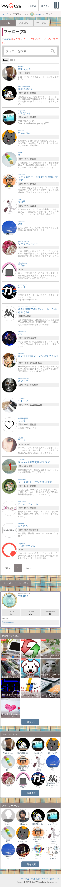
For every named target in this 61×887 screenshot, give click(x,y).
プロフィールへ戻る (17, 583)
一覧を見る (30, 722)
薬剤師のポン (23, 753)
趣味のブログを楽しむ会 (50, 656)
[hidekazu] (23, 816)
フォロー (11, 613)
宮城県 (33, 117)
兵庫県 (33, 93)
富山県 (33, 404)
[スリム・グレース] (9, 508)
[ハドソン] (9, 404)
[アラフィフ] (23, 850)
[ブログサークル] (11, 5)
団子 (8, 770)
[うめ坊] (9, 206)
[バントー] (9, 338)
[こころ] (9, 424)
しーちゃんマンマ (8, 786)
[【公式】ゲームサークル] (10, 688)
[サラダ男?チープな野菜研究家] (9, 486)
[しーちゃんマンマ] (9, 247)
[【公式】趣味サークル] (10, 668)
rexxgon (6, 39)
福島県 (33, 508)
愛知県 (27, 338)
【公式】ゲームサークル (10, 695)
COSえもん (8, 753)
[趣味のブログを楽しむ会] (50, 648)
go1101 (53, 858)
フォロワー (24, 23)
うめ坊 (38, 770)
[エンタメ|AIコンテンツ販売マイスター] (9, 360)
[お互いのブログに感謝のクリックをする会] (30, 688)
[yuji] (9, 228)
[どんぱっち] (9, 117)
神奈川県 (34, 385)
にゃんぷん (53, 753)
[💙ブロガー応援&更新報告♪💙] (10, 648)
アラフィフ (23, 858)
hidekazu (23, 824)
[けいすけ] (9, 385)
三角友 (23, 787)
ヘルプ (45, 879)
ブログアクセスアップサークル (50, 676)
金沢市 (28, 316)
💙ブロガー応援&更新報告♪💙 (10, 656)
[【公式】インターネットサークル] (50, 688)
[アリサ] (9, 444)
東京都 (27, 444)
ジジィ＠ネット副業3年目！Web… (23, 768)
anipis (38, 858)
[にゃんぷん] (9, 137)
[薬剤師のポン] (9, 93)
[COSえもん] (9, 73)
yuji (52, 770)
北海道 (27, 73)
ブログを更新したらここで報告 (30, 656)
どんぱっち (38, 753)
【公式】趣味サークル (10, 677)
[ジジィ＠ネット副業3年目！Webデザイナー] (23, 761)
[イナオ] (9, 291)
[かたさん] (9, 530)
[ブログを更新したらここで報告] (30, 648)
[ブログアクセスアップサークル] (50, 668)
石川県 (22, 316)
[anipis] (38, 850)
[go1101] (53, 850)
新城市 (33, 338)
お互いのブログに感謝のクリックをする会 (30, 695)
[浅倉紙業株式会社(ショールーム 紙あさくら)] (9, 313)
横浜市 (35, 530)
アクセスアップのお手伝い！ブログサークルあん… (30, 675)
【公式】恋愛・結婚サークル (10, 715)
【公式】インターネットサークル (50, 695)
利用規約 (35, 879)
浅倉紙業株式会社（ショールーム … (52, 785)
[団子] (9, 159)
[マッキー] (8, 816)
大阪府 (33, 206)
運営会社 (54, 879)
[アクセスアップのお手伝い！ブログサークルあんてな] (30, 668)
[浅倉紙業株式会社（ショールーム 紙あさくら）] (53, 779)
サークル (41, 23)
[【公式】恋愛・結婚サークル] (10, 707)
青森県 (33, 159)
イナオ (38, 787)
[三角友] (9, 269)
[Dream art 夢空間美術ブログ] (9, 466)
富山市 (39, 404)
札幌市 (39, 363)
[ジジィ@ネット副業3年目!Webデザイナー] (9, 181)
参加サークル (50, 613)
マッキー (8, 824)
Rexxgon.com (8, 622)
